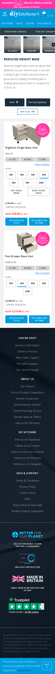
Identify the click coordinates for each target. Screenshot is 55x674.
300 (11, 175)
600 (44, 175)
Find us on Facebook (27, 439)
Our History (28, 386)
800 (13, 183)
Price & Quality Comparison (27, 392)
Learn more (24, 670)
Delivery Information (27, 345)
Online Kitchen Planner (27, 404)
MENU (4, 14)
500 (33, 175)
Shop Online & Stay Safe (27, 505)
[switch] (44, 16)
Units (19, 23)
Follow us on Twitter (27, 445)
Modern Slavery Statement (27, 511)
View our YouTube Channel (27, 452)
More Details (42, 164)
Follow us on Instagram (27, 464)
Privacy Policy (27, 486)
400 (22, 175)
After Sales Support (27, 357)
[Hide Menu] (23, 13)
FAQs (27, 499)
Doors (30, 23)
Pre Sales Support (27, 363)
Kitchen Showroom (27, 398)
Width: (8, 168)
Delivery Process (27, 351)
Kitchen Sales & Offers (27, 417)
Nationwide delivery (15, 31)
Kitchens (7, 23)
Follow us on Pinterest (27, 458)
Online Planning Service (27, 411)
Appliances (44, 23)
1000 (41, 183)
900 (27, 183)
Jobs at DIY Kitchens (27, 423)
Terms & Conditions (27, 480)
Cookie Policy (27, 493)
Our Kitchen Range (27, 370)
